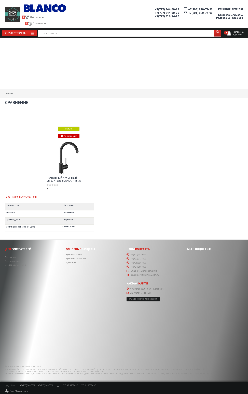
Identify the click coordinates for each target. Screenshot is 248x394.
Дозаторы (71, 262)
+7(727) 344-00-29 (167, 13)
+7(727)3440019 (138, 255)
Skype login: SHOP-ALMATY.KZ (144, 275)
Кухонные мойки (74, 255)
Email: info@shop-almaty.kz (143, 271)
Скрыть (69, 128)
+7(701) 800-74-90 (200, 13)
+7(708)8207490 (138, 263)
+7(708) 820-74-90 (200, 9)
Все (8, 196)
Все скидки (10, 257)
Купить (56, 191)
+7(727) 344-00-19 (167, 9)
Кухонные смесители (24, 196)
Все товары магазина (15, 265)
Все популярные (13, 261)
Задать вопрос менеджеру (143, 299)
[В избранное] (81, 144)
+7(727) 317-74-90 (167, 16)
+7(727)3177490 (138, 259)
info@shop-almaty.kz (230, 8)
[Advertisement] (124, 63)
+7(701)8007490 (138, 267)
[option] (69, 179)
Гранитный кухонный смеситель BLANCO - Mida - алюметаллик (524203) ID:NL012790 (64, 179)
